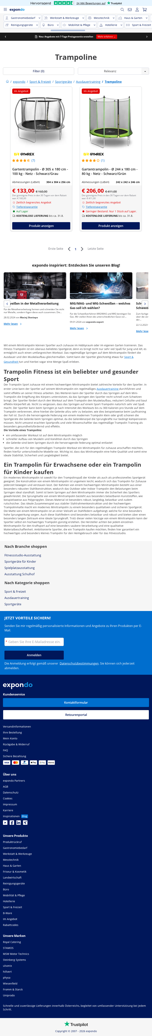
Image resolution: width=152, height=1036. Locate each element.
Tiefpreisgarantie (27, 207)
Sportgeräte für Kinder (20, 561)
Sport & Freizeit (15, 592)
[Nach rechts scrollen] (146, 36)
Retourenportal (76, 715)
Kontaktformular (76, 702)
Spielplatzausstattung (19, 568)
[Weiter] (82, 249)
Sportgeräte (12, 604)
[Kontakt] (129, 9)
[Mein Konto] (137, 9)
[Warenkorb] (144, 9)
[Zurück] (69, 249)
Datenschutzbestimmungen (79, 663)
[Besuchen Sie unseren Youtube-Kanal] (5, 824)
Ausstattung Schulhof (19, 574)
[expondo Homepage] (7, 82)
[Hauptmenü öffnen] (5, 9)
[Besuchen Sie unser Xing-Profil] (25, 824)
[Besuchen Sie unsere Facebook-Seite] (12, 824)
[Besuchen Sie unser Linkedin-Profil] (18, 824)
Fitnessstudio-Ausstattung (22, 555)
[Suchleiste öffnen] (122, 9)
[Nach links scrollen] (5, 36)
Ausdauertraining (108, 389)
